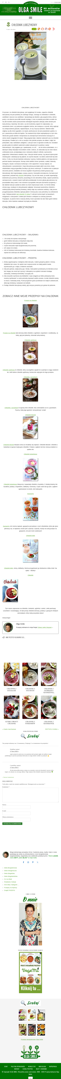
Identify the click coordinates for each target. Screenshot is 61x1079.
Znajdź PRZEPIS (9, 890)
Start (6, 1066)
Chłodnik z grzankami (30, 377)
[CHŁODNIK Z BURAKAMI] (12, 686)
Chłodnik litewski (30, 415)
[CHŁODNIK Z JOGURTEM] (30, 686)
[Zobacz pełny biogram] (53, 627)
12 (35, 29)
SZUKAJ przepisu (28, 1069)
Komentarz (5, 787)
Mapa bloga (42, 1066)
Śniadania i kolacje (10, 882)
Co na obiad (8, 879)
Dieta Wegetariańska (10, 876)
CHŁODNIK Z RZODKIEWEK (49, 723)
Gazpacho (30, 494)
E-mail (4, 811)
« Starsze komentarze (8, 777)
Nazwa (4, 804)
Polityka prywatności (18, 1066)
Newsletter (32, 1066)
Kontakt (16, 1069)
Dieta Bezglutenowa (10, 868)
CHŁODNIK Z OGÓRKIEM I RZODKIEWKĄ (49, 691)
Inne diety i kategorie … (11, 885)
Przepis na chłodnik (30, 300)
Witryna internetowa (7, 817)
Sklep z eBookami (41, 1069)
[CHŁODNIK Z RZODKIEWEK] (49, 718)
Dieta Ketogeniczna (10, 870)
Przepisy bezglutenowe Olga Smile (32, 1039)
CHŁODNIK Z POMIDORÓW (30, 723)
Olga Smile (13, 29)
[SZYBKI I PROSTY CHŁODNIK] (12, 718)
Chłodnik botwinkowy (30, 454)
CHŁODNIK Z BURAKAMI (11, 690)
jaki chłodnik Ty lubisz (23, 194)
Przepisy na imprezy (10, 887)
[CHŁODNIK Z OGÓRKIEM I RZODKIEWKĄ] (49, 686)
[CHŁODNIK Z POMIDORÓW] (30, 718)
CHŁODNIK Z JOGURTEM (30, 690)
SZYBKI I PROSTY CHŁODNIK (11, 723)
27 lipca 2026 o (14, 751)
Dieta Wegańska (9, 873)
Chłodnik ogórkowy (30, 340)
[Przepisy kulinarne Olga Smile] (30, 9)
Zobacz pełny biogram (45, 627)
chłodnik (21, 175)
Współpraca (53, 1066)
